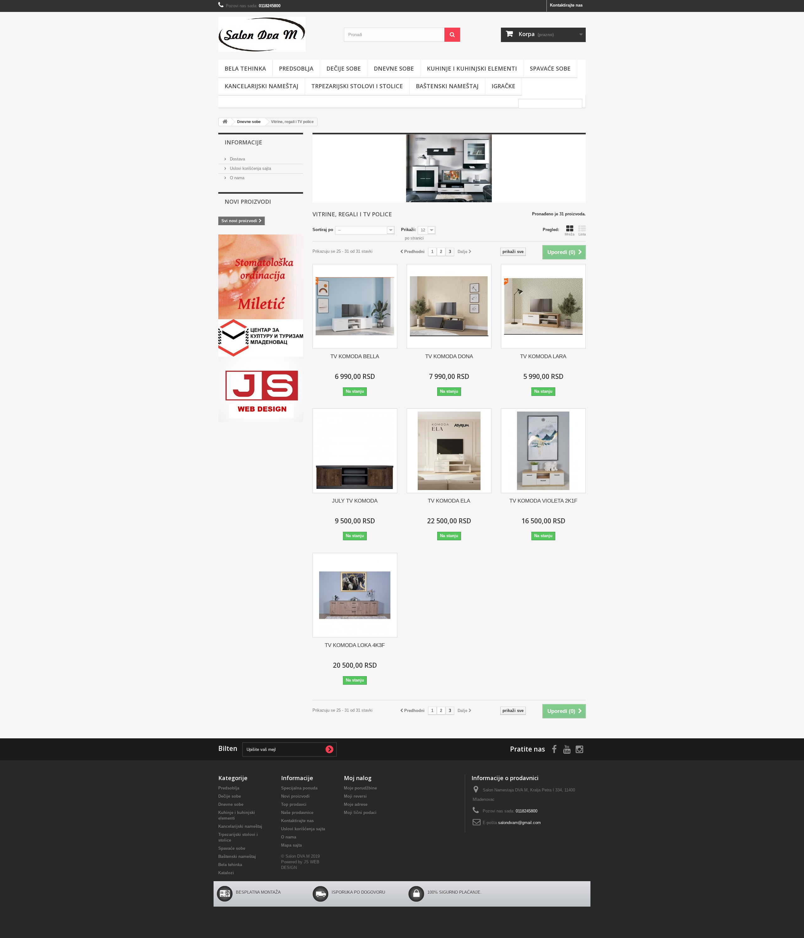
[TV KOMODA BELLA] (355, 306)
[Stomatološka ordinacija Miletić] (260, 276)
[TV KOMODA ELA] (449, 451)
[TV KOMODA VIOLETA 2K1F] (543, 451)
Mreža (569, 234)
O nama (236, 177)
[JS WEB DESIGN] (260, 389)
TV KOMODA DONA (449, 356)
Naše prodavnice (297, 812)
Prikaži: (408, 229)
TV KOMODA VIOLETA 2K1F (543, 501)
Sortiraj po (322, 229)
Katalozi (226, 873)
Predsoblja (296, 68)
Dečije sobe (343, 68)
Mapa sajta (291, 845)
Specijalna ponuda (299, 788)
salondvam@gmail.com (519, 822)
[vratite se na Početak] (225, 122)
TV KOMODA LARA (543, 356)
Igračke (503, 86)
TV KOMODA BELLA (354, 356)
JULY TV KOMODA (355, 501)
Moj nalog (358, 778)
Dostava (237, 159)
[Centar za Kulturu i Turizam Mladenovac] (260, 338)
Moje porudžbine (360, 788)
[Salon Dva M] (276, 34)
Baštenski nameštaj (447, 86)
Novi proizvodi (248, 201)
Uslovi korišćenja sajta (250, 168)
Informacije (243, 142)
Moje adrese (355, 804)
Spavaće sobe (550, 68)
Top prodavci (294, 804)
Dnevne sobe (394, 68)
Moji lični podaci (360, 812)
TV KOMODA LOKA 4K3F (355, 645)
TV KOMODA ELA (449, 501)
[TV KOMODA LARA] (543, 306)
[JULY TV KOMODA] (355, 451)
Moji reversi (355, 796)
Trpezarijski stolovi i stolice (357, 86)
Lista (582, 234)
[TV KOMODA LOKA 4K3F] (355, 595)
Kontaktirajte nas (566, 5)
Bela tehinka (245, 68)
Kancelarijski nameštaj (261, 86)
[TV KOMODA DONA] (449, 306)
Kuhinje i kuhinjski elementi (472, 68)
